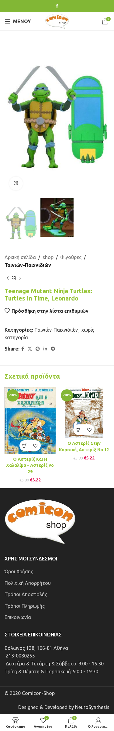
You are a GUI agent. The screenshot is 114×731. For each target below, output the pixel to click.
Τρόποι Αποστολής (26, 594)
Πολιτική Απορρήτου (28, 583)
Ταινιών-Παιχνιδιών (28, 265)
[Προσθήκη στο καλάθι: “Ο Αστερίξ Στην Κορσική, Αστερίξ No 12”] (78, 429)
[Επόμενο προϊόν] (20, 278)
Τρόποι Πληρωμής (25, 606)
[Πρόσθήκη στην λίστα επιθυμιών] (35, 445)
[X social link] (30, 349)
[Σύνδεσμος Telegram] (53, 349)
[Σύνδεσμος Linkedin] (45, 349)
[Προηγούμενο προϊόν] (8, 278)
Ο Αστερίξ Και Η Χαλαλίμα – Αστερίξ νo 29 (30, 465)
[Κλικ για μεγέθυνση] (16, 183)
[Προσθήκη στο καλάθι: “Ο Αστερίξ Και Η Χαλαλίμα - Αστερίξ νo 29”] (24, 445)
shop (48, 257)
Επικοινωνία (18, 617)
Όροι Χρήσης (19, 571)
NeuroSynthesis (92, 707)
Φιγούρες (70, 257)
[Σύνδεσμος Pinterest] (38, 349)
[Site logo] (57, 20)
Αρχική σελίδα (20, 257)
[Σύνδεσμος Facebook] (57, 6)
